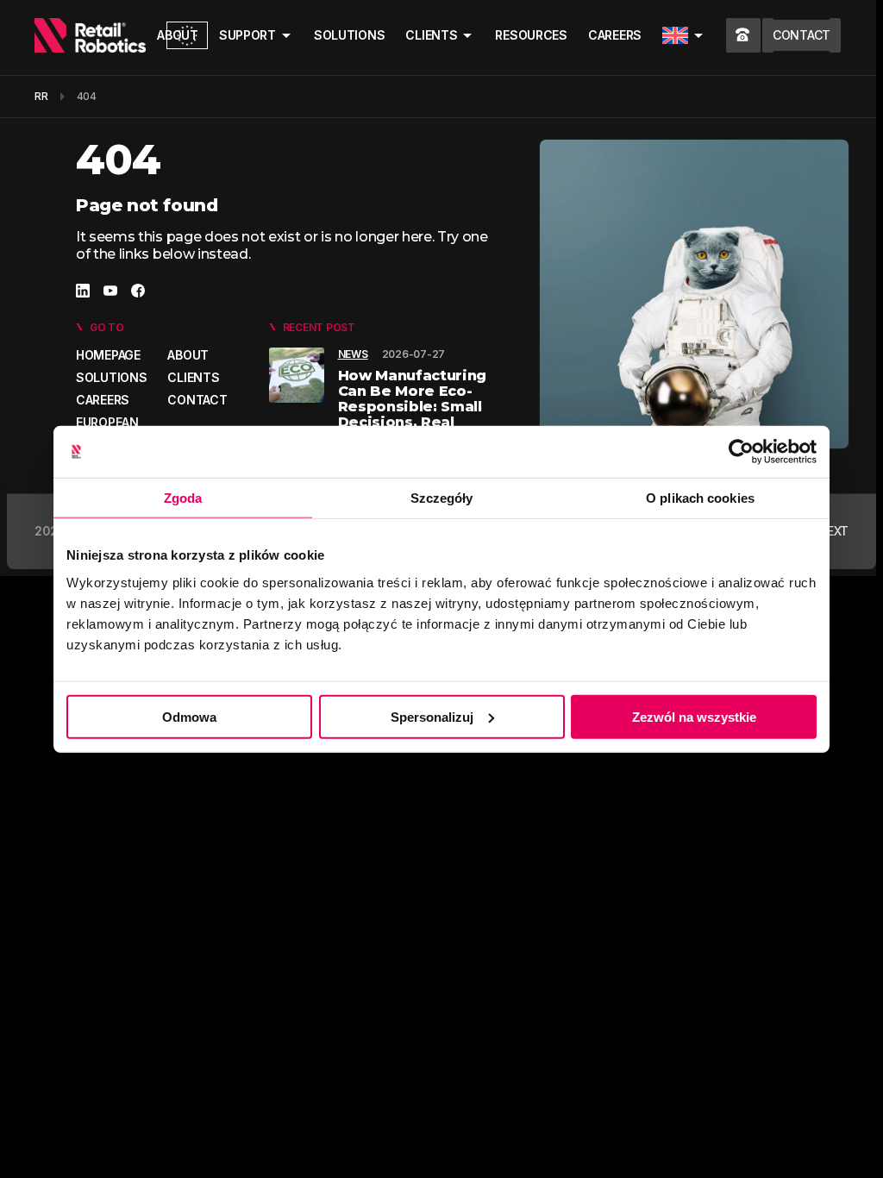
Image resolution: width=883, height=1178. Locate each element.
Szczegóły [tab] (441, 498)
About (188, 355)
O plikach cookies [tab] (700, 498)
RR (41, 96)
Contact (197, 399)
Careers (615, 35)
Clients (431, 35)
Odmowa (189, 716)
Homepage (108, 355)
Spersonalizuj (432, 716)
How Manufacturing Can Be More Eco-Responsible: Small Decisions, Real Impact (412, 406)
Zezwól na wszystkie (694, 716)
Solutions (349, 35)
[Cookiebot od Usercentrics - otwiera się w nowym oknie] (741, 452)
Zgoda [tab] (183, 498)
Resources (531, 35)
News (353, 354)
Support (247, 35)
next (833, 530)
